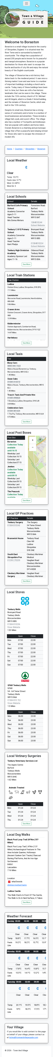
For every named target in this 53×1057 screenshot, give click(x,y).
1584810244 (36, 222)
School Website (38, 225)
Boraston (41, 149)
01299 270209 (13, 560)
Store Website (13, 627)
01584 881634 (13, 411)
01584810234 (37, 243)
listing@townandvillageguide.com (23, 1037)
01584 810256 (13, 624)
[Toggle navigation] (26, 3)
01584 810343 (13, 525)
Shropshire (30, 149)
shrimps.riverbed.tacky (17, 885)
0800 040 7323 (14, 366)
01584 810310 (13, 382)
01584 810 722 (14, 700)
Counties (19, 149)
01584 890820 (13, 398)
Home (9, 149)
